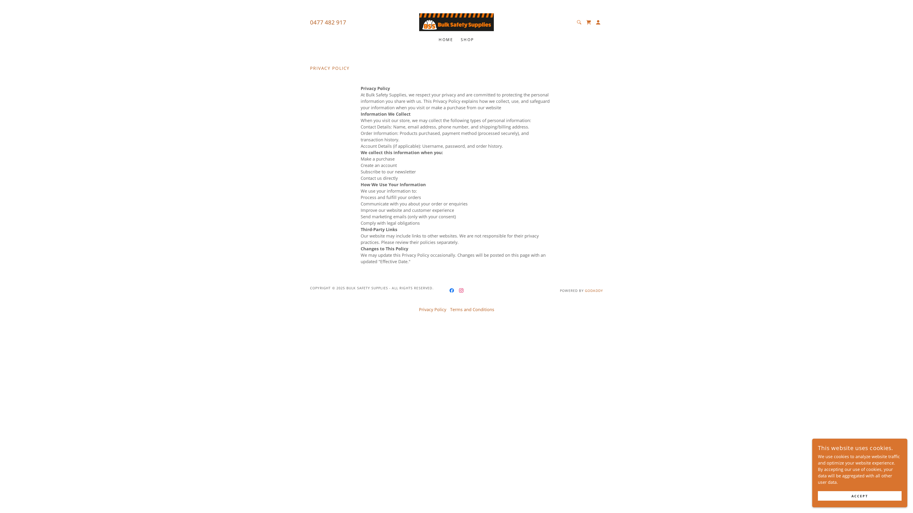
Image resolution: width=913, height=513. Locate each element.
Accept (859, 496)
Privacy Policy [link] (432, 309)
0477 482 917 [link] (328, 22)
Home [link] (446, 39)
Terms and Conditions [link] (472, 309)
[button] (598, 22)
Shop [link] (467, 39)
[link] (456, 21)
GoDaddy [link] (594, 290)
